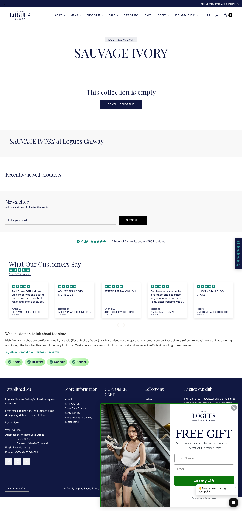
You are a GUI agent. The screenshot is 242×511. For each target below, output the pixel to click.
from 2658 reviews (20, 274)
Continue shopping (121, 104)
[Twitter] (26, 461)
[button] (58, 15)
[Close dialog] (234, 408)
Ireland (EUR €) (185, 15)
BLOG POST (72, 422)
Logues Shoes (83, 488)
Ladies (148, 399)
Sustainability (72, 412)
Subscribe (133, 220)
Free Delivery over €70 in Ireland (121, 3)
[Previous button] (4, 3)
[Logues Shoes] (20, 15)
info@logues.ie (21, 447)
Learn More (12, 422)
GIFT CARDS (72, 403)
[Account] (217, 15)
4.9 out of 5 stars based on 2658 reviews (138, 241)
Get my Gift (203, 480)
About (68, 399)
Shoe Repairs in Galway (78, 417)
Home (110, 39)
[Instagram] (17, 461)
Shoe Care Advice (75, 408)
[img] (123, 270)
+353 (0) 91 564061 (26, 452)
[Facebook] (8, 461)
